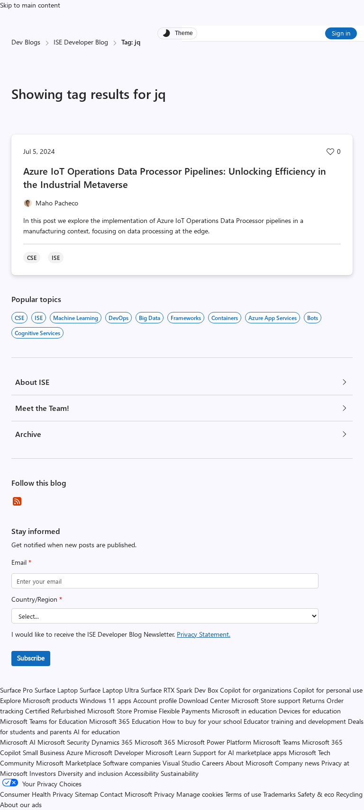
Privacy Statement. (203, 634)
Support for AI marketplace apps (240, 752)
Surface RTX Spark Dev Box (179, 689)
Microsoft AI (18, 742)
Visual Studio (181, 762)
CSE (19, 317)
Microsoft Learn (168, 752)
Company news (297, 762)
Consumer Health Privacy (36, 794)
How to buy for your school (202, 721)
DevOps (118, 317)
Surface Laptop (56, 689)
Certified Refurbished (55, 710)
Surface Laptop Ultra (109, 689)
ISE (39, 317)
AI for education (96, 731)
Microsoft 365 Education (124, 721)
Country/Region (36, 599)
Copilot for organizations (255, 689)
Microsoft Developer (114, 752)
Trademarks (279, 794)
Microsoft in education (244, 710)
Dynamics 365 (112, 742)
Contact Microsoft (126, 794)
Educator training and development (295, 721)
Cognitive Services (37, 333)
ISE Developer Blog (81, 41)
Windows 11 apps (105, 700)
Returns (313, 700)
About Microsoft (249, 762)
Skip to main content (30, 4)
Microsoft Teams (276, 742)
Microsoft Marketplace (68, 762)
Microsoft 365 (155, 742)
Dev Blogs (25, 41)
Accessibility (142, 773)
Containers (224, 317)
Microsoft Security (63, 742)
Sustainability (180, 773)
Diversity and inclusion (90, 773)
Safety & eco (316, 794)
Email (21, 562)
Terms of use (243, 794)
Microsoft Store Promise (122, 710)
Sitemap (86, 794)
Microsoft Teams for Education (43, 721)
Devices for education (310, 710)
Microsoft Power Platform (214, 742)
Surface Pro (16, 689)
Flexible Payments (184, 710)
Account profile (155, 700)
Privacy (165, 794)
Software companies (132, 762)
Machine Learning (75, 317)
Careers (213, 762)
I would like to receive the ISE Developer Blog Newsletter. (120, 634)
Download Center (204, 700)
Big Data (149, 317)
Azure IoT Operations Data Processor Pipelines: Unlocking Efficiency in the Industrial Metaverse (174, 177)
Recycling (349, 794)
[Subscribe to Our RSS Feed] (17, 501)
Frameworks (186, 317)
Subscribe (31, 657)
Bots (312, 317)
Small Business (43, 752)
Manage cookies (199, 794)
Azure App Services (272, 317)
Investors (42, 773)
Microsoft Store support (265, 700)
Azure (74, 752)
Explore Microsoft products (39, 700)
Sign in (341, 33)
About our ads (21, 804)
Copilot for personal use (328, 689)
